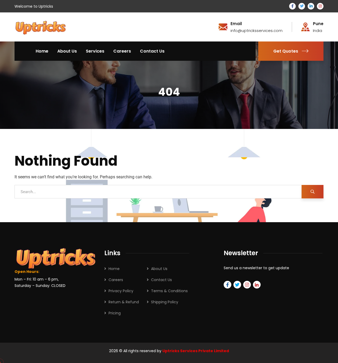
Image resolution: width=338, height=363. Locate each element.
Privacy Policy (121, 291)
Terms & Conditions (169, 291)
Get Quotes (285, 51)
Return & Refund (124, 302)
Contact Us (161, 279)
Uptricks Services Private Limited (195, 350)
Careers (116, 279)
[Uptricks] (40, 26)
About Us (159, 268)
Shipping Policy (164, 302)
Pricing (115, 313)
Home (114, 268)
